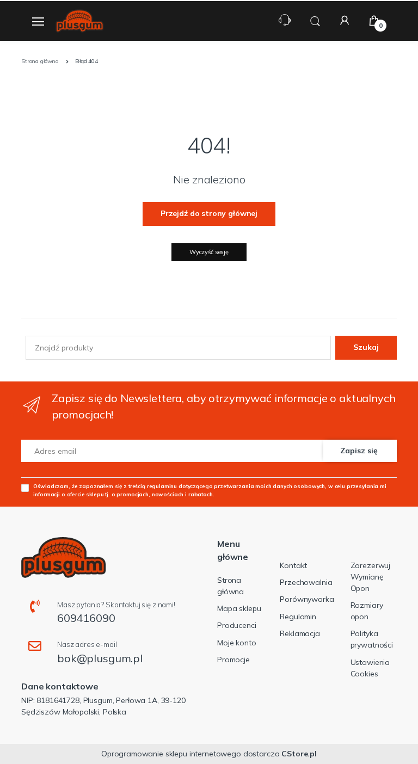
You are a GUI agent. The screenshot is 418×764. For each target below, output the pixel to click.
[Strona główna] (79, 21)
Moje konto (236, 643)
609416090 (86, 618)
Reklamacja (300, 633)
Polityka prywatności (372, 639)
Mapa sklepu (239, 608)
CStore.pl (299, 754)
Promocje (233, 659)
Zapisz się (359, 450)
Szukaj (366, 347)
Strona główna (230, 585)
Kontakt (293, 565)
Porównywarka (307, 599)
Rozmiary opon (367, 610)
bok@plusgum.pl (100, 658)
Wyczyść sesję (209, 252)
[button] (315, 20)
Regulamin (298, 616)
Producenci (236, 625)
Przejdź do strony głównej (209, 213)
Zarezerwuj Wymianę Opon (371, 576)
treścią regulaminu (152, 486)
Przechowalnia (306, 582)
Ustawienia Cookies (370, 668)
